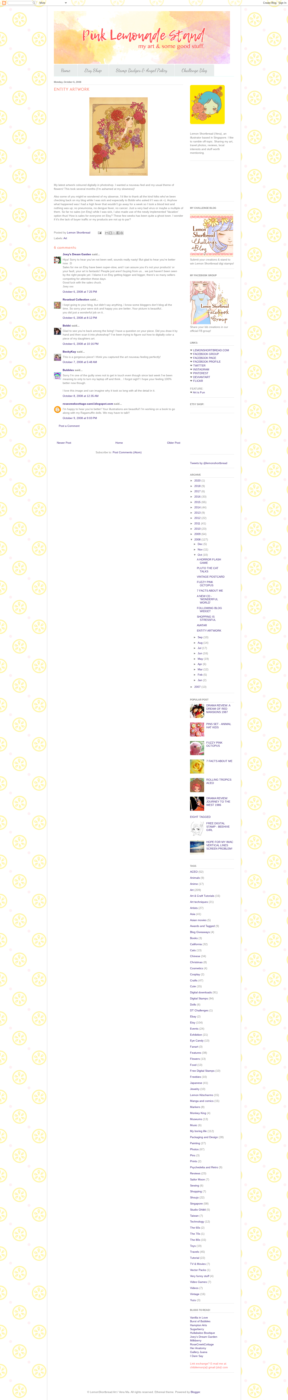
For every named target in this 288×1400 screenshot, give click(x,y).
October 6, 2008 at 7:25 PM (80, 291)
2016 (197, 496)
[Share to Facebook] (118, 233)
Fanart (194, 1046)
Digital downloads (201, 992)
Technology (197, 1221)
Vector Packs (198, 1269)
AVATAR (202, 625)
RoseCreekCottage (202, 1344)
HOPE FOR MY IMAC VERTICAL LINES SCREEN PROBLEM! (219, 845)
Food (193, 1064)
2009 (197, 534)
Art (65, 238)
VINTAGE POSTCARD (211, 576)
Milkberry (195, 1340)
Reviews (195, 1173)
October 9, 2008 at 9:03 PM (80, 418)
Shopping (196, 1191)
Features (195, 1052)
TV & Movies (198, 1263)
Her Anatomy (198, 1348)
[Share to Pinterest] (122, 233)
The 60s (195, 1227)
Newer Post (64, 442)
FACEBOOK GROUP (206, 354)
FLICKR (198, 380)
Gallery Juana (198, 1352)
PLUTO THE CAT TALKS (207, 570)
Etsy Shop (93, 70)
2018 (197, 486)
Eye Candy (197, 1040)
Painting (195, 1143)
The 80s (195, 1239)
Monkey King (198, 1113)
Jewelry (194, 1088)
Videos (194, 1288)
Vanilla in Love (199, 1317)
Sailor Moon (197, 1179)
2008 (197, 539)
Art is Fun (199, 392)
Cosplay (195, 974)
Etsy (192, 1022)
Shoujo (194, 1197)
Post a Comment (69, 425)
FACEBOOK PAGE (204, 357)
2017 (197, 491)
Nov (200, 549)
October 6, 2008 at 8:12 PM (80, 317)
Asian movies (198, 920)
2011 (197, 523)
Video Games (198, 1281)
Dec (200, 544)
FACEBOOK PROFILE (207, 361)
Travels (194, 1251)
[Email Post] (99, 232)
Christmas (196, 962)
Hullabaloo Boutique (202, 1332)
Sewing (194, 1185)
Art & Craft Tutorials (202, 895)
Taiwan (194, 1215)
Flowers (195, 1058)
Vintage (194, 1294)
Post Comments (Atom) (127, 452)
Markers (195, 1107)
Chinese (195, 956)
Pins (192, 1155)
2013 (197, 512)
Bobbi (67, 325)
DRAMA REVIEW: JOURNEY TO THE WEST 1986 (218, 801)
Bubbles (68, 370)
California (196, 944)
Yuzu (193, 1300)
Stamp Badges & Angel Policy (141, 70)
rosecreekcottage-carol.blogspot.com (88, 403)
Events (194, 1028)
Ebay (193, 1016)
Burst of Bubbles (200, 1321)
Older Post (173, 442)
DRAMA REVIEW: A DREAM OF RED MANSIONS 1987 (218, 709)
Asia (192, 914)
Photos (194, 1149)
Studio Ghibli (198, 1209)
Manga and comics (202, 1100)
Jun (200, 653)
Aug (200, 642)
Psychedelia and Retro (204, 1167)
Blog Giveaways (200, 932)
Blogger (195, 1392)
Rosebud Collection (76, 299)
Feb (200, 674)
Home (65, 70)
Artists (194, 908)
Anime (194, 883)
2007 (197, 686)
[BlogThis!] (110, 233)
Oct (200, 554)
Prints (193, 1161)
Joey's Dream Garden (77, 254)
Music (193, 1125)
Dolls (193, 1004)
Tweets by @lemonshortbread (208, 463)
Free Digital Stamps (202, 1070)
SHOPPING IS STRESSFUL (206, 618)
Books (194, 938)
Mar (200, 669)
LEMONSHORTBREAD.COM (211, 350)
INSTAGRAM (201, 369)
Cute (193, 986)
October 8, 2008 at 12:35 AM (81, 395)
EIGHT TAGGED (200, 816)
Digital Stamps (199, 998)
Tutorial (194, 1257)
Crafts (193, 980)
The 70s (195, 1233)
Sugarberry (197, 1329)
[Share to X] (114, 233)
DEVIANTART (201, 377)
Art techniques (199, 901)
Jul (200, 648)
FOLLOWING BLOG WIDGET (209, 609)
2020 (197, 480)
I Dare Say (196, 1355)
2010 (197, 528)
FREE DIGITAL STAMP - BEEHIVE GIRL (218, 827)
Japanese (196, 1082)
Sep (200, 637)
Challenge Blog (194, 70)
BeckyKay (69, 351)
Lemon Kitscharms (201, 1095)
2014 (197, 507)
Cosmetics (196, 968)
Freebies (195, 1076)
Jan (200, 680)
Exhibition (196, 1034)
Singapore (196, 1203)
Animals (195, 877)
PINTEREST (200, 373)
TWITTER (199, 365)
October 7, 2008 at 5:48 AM (80, 362)
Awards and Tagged (202, 926)
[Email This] (107, 233)
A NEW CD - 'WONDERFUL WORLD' (207, 599)
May (201, 658)
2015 (197, 502)
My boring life (198, 1131)
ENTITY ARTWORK (209, 630)
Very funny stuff (199, 1276)
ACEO (194, 871)
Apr (200, 664)
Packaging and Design (204, 1137)
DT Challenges (199, 1010)
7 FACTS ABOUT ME (210, 590)
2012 (197, 517)
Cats (193, 950)
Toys (193, 1245)
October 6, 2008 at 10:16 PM (81, 343)
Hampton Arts (198, 1325)
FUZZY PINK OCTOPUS (205, 583)
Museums (196, 1119)
